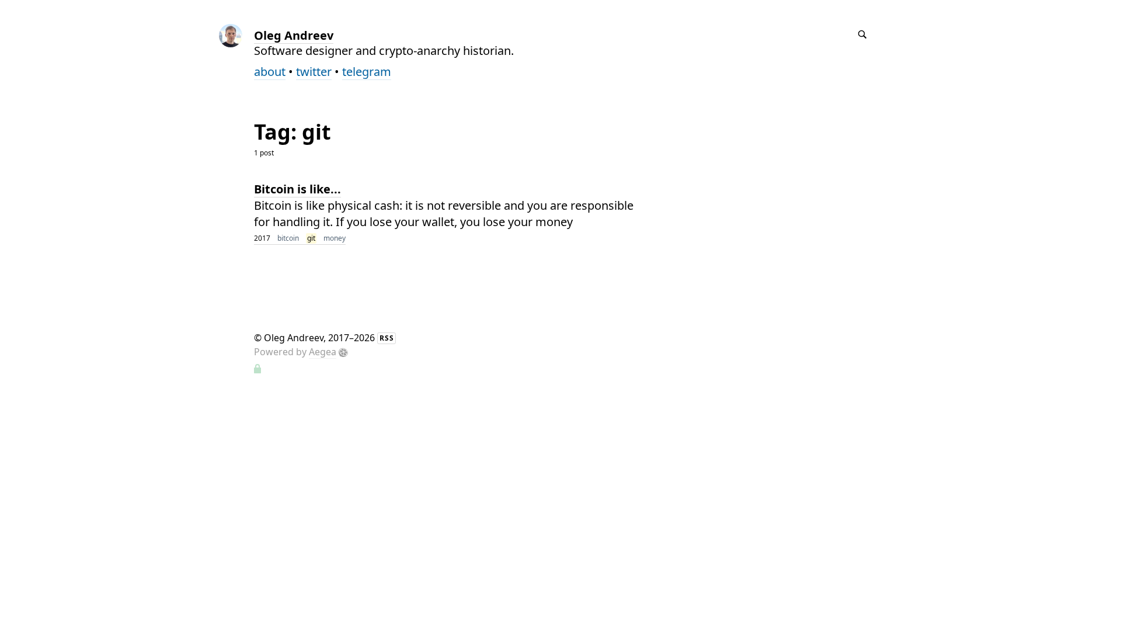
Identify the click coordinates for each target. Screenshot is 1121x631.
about (270, 71)
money (334, 238)
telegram (366, 71)
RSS (387, 338)
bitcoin (288, 238)
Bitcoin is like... (297, 189)
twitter (314, 71)
